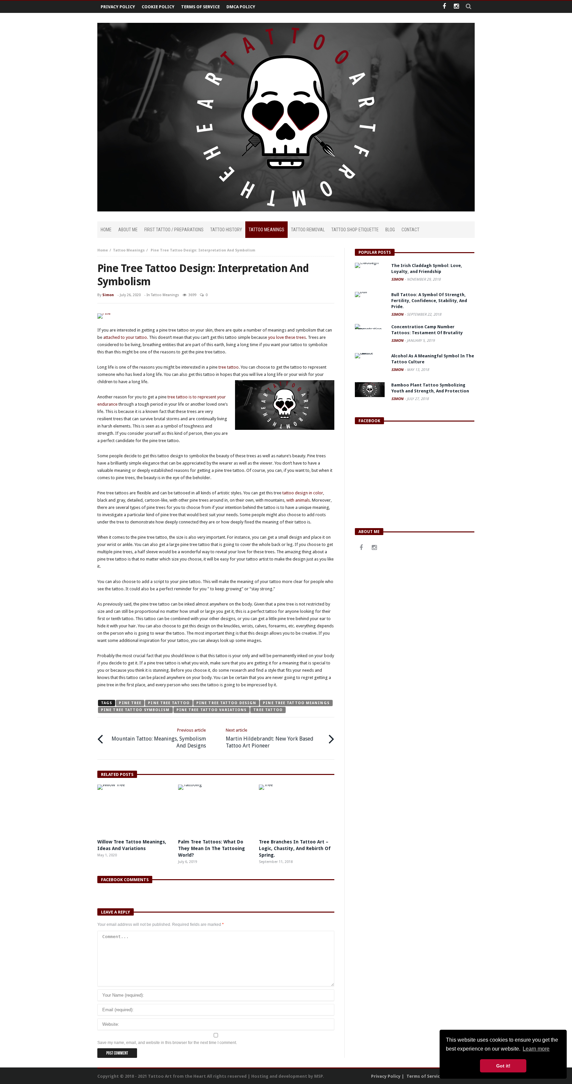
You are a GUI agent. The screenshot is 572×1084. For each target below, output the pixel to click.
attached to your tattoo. (125, 337)
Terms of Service (200, 6)
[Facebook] (444, 7)
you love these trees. (287, 337)
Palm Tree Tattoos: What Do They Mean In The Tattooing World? (211, 848)
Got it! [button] (503, 1065)
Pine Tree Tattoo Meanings (296, 703)
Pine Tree (130, 703)
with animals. (298, 500)
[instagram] (456, 7)
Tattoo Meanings (129, 250)
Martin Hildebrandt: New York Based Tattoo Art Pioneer (269, 738)
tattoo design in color (302, 492)
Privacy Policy (118, 6)
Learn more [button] (536, 1049)
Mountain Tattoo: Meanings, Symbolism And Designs (159, 738)
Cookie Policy (158, 6)
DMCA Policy (240, 6)
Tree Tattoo (268, 710)
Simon (108, 295)
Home (102, 250)
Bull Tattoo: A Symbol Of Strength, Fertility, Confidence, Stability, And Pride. (429, 300)
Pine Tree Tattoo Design (226, 703)
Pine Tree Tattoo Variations (211, 710)
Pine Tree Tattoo (169, 703)
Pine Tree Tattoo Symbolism (135, 710)
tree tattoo (228, 367)
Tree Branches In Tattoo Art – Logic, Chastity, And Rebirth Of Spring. (295, 848)
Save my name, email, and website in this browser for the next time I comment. (167, 1042)
